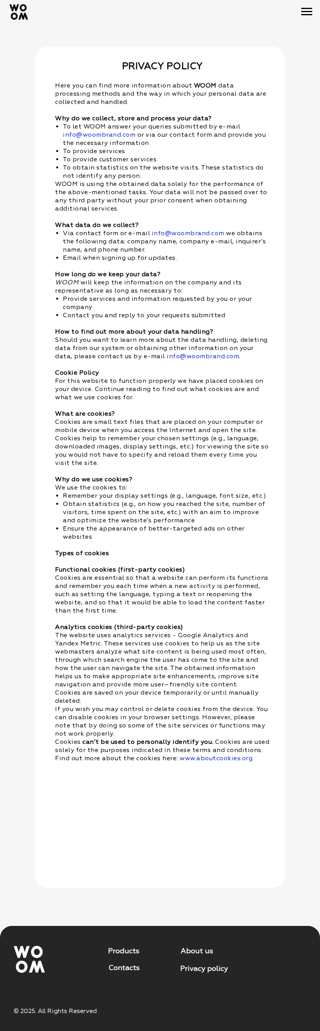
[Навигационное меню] (306, 12)
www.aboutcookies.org (216, 758)
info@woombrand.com (99, 135)
